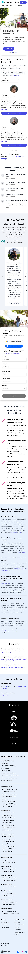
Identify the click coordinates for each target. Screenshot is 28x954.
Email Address (6, 371)
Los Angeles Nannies (8, 820)
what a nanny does (16, 532)
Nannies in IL (6, 696)
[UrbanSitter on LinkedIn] (25, 952)
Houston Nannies (7, 822)
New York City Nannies (8, 818)
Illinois (14, 5)
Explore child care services (9, 887)
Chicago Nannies (6, 830)
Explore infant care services (9, 878)
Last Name (5, 364)
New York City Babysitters (9, 794)
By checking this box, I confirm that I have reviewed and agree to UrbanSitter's (14, 351)
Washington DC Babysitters (9, 804)
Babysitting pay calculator (8, 773)
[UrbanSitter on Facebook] (17, 952)
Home (3, 5)
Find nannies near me (8, 815)
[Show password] (24, 388)
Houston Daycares (7, 844)
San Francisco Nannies (8, 825)
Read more (4, 109)
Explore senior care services (9, 902)
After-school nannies (7, 780)
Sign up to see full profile (14, 113)
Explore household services (9, 911)
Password (4, 385)
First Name (5, 357)
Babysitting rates (5, 770)
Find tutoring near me (8, 871)
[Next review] (25, 276)
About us (17, 922)
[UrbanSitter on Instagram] (21, 952)
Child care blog (5, 768)
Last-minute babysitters (8, 862)
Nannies (8, 5)
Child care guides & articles (8, 765)
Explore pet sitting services (9, 893)
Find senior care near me (9, 904)
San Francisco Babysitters (9, 801)
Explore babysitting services (9, 789)
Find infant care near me (8, 880)
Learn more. (16, 75)
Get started (9, 48)
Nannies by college (21, 686)
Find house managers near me (10, 913)
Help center (4, 925)
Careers (17, 927)
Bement (20, 5)
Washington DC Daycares (9, 849)
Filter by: (4, 78)
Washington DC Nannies (8, 827)
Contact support (5, 922)
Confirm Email (6, 378)
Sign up (23, 2)
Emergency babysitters (8, 860)
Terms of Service (16, 353)
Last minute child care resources (10, 775)
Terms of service (5, 943)
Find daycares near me (8, 836)
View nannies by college (12, 157)
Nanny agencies (5, 583)
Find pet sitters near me (8, 896)
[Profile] (14, 89)
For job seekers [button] (20, 756)
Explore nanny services (8, 813)
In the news (18, 929)
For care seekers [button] (6, 756)
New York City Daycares (8, 839)
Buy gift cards (5, 927)
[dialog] (2, 951)
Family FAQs (4, 763)
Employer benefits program (19, 933)
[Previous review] (2, 276)
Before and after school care (9, 778)
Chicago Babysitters (7, 806)
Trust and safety (19, 925)
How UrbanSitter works (7, 761)
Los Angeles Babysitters (8, 796)
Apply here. (14, 52)
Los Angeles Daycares (8, 841)
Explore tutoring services (9, 869)
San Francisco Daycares (8, 846)
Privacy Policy (7, 353)
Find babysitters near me (9, 791)
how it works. (21, 552)
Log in (17, 2)
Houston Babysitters (7, 799)
